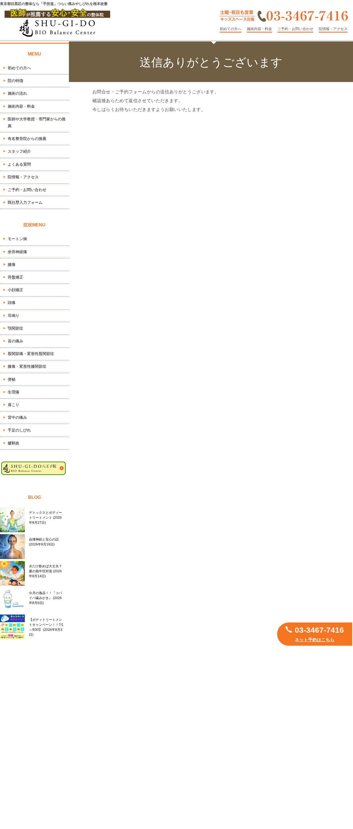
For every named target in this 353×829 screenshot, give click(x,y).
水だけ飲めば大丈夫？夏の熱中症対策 (45, 571)
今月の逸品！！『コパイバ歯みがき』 (45, 598)
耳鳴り (13, 315)
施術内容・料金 (259, 29)
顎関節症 (15, 328)
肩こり (13, 404)
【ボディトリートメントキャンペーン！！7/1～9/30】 (46, 627)
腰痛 (11, 264)
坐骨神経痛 (17, 252)
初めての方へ (230, 29)
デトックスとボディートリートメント (45, 518)
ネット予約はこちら (315, 639)
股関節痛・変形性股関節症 (31, 353)
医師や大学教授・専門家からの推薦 (37, 122)
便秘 (11, 379)
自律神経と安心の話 (44, 541)
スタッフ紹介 (19, 151)
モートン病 (17, 239)
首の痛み (15, 341)
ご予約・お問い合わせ (295, 29)
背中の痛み (17, 417)
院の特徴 (15, 80)
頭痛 (11, 302)
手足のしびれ (19, 430)
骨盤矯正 (15, 277)
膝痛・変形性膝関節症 (27, 366)
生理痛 (13, 392)
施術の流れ (17, 93)
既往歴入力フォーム (25, 202)
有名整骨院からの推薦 (27, 138)
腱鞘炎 (13, 443)
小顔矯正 (15, 290)
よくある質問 (19, 164)
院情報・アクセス (333, 29)
